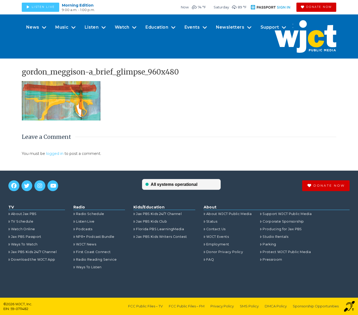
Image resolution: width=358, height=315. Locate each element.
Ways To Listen (89, 267)
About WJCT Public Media (229, 214)
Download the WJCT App (33, 259)
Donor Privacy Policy (224, 252)
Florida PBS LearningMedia (160, 229)
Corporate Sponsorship (283, 221)
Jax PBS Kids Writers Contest (161, 237)
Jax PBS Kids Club (151, 221)
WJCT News (86, 244)
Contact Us (216, 229)
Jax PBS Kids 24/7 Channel (34, 252)
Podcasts (84, 229)
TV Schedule (22, 221)
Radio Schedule (90, 214)
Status (211, 221)
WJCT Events (217, 237)
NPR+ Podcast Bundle (95, 237)
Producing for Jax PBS (282, 229)
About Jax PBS (24, 214)
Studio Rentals (275, 237)
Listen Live (85, 221)
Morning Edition (78, 5)
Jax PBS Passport (26, 237)
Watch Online (23, 229)
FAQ (210, 259)
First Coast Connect (93, 252)
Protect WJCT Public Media (287, 252)
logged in (54, 153)
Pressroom (272, 259)
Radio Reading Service (96, 259)
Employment (217, 244)
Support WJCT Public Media (287, 214)
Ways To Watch (24, 244)
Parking (269, 244)
